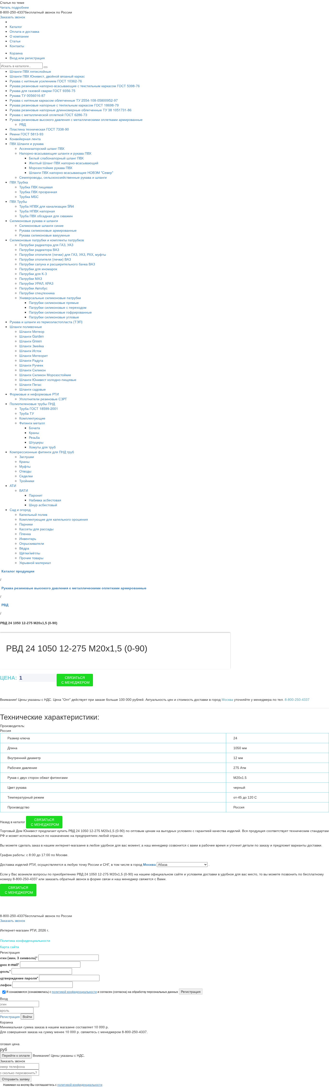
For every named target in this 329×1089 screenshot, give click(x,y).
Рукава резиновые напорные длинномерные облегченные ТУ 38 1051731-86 (71, 109)
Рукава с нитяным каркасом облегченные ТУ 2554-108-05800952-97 (64, 100)
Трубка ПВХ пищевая (36, 186)
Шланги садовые (32, 389)
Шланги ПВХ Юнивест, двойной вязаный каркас (47, 76)
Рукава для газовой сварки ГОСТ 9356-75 (42, 90)
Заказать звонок (12, 16)
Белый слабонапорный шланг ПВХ (56, 158)
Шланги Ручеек (31, 365)
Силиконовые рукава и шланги (34, 220)
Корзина (16, 53)
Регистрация (10, 1016)
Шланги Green (30, 341)
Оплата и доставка (24, 31)
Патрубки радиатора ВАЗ (39, 249)
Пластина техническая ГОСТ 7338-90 (39, 129)
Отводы (25, 471)
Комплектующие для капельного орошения (53, 519)
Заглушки (26, 456)
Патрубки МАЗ (30, 278)
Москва (150, 864)
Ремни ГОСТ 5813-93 (26, 133)
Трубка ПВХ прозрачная (38, 191)
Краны (34, 432)
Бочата (34, 427)
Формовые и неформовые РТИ (34, 394)
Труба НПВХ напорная (37, 211)
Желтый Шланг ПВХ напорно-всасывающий (63, 162)
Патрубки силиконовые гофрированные (60, 312)
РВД (22, 124)
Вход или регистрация (27, 57)
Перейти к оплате (16, 1055)
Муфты (25, 466)
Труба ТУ (26, 413)
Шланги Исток (30, 350)
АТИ (13, 485)
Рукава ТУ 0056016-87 (27, 95)
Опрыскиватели (31, 543)
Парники (26, 524)
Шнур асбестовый (43, 504)
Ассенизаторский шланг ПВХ (41, 148)
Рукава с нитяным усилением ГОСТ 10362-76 (46, 81)
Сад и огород (20, 509)
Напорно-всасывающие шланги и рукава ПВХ (55, 153)
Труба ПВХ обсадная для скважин (46, 215)
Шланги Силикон (32, 369)
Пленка (25, 533)
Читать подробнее (14, 7)
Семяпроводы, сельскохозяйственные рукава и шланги (63, 177)
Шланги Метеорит (33, 355)
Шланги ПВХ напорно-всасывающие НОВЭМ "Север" (71, 172)
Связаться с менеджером (75, 680)
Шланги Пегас (30, 384)
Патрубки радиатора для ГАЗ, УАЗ (46, 244)
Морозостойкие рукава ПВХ (50, 167)
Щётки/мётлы (29, 553)
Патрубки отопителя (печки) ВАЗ (45, 259)
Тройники (26, 480)
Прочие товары (31, 557)
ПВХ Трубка (19, 182)
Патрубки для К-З (33, 273)
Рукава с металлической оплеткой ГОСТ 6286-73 (48, 114)
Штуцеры (36, 442)
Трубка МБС (29, 196)
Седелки (26, 475)
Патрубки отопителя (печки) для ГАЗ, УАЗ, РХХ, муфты (62, 254)
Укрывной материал (35, 562)
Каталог (16, 26)
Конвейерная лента (25, 138)
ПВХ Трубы (18, 201)
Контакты (17, 45)
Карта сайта (9, 946)
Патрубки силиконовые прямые (54, 302)
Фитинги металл (32, 422)
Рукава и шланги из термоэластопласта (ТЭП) (46, 321)
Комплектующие (32, 418)
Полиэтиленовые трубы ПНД (32, 403)
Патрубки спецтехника (37, 292)
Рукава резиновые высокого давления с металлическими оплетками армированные (76, 119)
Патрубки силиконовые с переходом (57, 307)
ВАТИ (23, 490)
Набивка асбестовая (45, 500)
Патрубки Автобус (33, 288)
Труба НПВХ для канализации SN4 (46, 206)
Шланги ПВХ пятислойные (30, 71)
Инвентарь (27, 538)
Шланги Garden (31, 336)
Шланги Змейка (31, 345)
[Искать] (45, 67)
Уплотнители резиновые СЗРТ (43, 398)
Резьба (34, 437)
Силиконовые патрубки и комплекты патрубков (47, 239)
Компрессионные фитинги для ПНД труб (42, 451)
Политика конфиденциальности (25, 940)
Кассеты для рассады (36, 528)
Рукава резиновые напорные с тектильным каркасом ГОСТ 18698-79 (64, 105)
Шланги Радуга (31, 360)
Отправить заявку (16, 1078)
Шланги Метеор (31, 331)
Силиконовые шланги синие (41, 225)
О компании (19, 36)
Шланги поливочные (26, 326)
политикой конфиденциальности (74, 992)
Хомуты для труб (42, 447)
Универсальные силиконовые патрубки (50, 297)
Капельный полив (33, 514)
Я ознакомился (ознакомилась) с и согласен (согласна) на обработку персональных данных (92, 992)
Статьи (15, 41)
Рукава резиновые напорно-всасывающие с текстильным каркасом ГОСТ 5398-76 (75, 85)
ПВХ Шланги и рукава (27, 143)
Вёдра (24, 548)
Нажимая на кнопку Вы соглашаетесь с (52, 1084)
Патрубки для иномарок (38, 268)
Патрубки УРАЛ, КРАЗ (36, 283)
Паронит (35, 495)
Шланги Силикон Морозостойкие (45, 374)
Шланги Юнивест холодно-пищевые (47, 379)
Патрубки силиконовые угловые (54, 317)
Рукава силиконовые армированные (48, 230)
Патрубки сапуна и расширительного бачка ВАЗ (57, 264)
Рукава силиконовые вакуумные (44, 235)
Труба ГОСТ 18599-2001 (38, 408)
